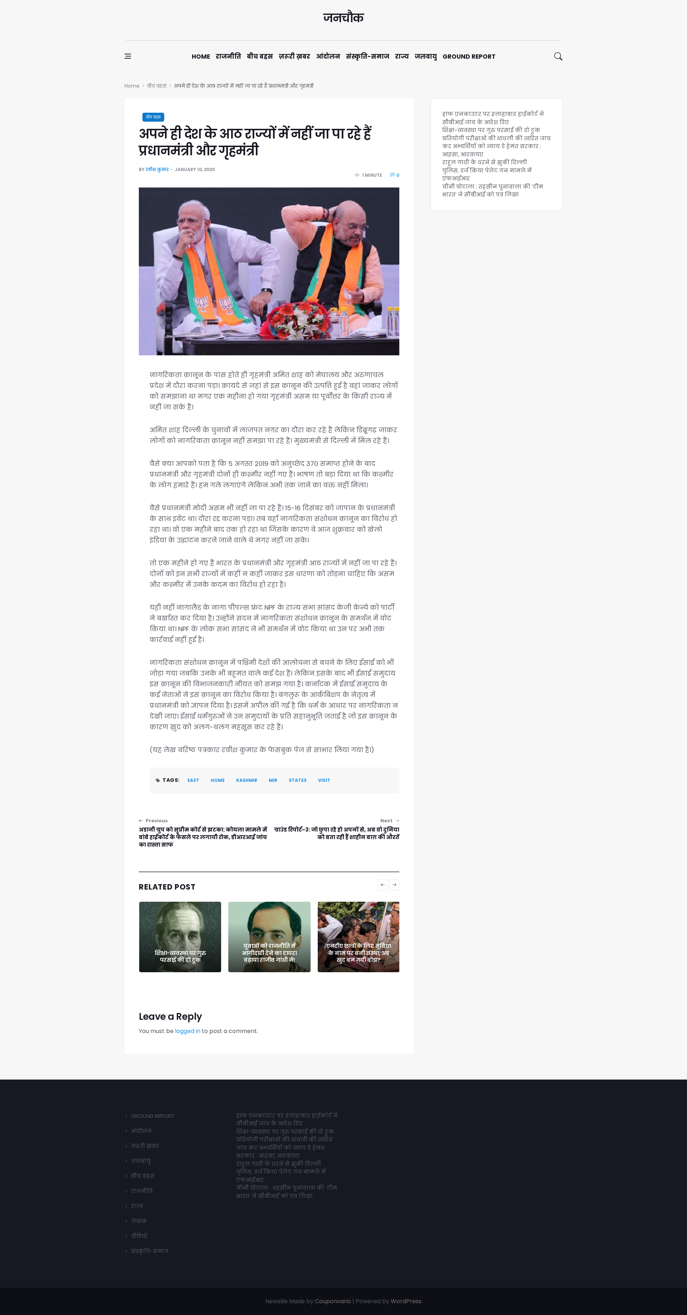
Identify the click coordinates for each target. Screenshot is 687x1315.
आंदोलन (328, 56)
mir (273, 780)
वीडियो (139, 1236)
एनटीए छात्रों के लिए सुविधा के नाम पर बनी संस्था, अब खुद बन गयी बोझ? (269, 953)
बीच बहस (260, 56)
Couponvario (333, 1301)
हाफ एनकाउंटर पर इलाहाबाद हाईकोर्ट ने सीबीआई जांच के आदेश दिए (493, 118)
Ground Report (469, 56)
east (193, 780)
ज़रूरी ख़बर (294, 56)
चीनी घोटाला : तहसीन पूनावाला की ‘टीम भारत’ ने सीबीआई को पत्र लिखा (492, 191)
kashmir (246, 780)
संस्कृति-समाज (367, 56)
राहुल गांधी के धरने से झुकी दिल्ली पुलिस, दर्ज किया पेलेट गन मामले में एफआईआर (487, 170)
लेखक (139, 1221)
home (218, 780)
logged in (187, 1031)
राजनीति (228, 56)
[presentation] (383, 885)
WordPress (406, 1301)
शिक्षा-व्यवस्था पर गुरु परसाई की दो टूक (491, 130)
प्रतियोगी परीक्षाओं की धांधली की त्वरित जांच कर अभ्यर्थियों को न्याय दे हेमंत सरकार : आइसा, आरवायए (496, 146)
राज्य (402, 56)
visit (324, 780)
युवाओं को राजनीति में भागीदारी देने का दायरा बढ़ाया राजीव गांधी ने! (180, 953)
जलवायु (426, 56)
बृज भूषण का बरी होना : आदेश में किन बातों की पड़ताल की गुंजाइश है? (358, 953)
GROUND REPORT (153, 1116)
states (298, 780)
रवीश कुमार (157, 169)
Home (201, 56)
